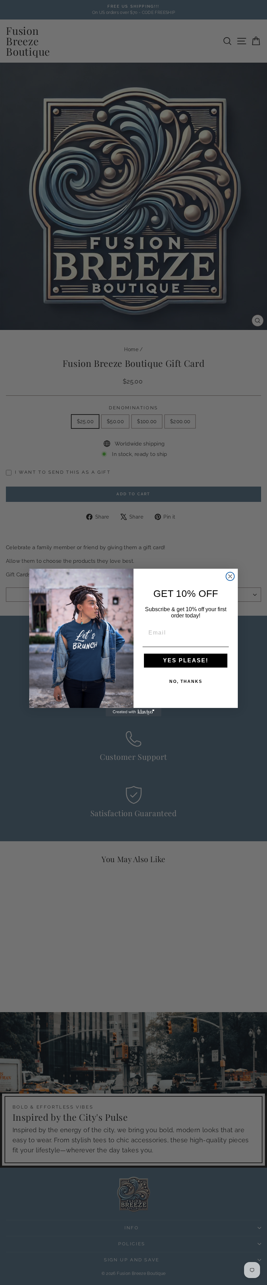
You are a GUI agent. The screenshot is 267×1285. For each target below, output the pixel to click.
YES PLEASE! (185, 660)
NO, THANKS (185, 681)
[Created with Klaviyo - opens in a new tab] (133, 712)
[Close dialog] (230, 576)
